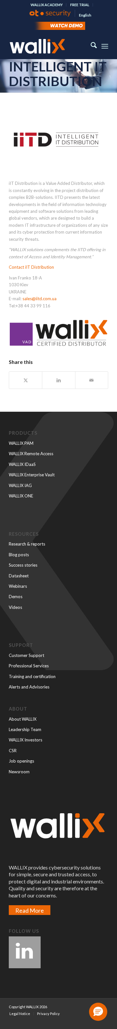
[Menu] (104, 46)
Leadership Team (25, 729)
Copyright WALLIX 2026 (28, 1007)
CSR (13, 750)
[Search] (90, 46)
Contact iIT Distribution (31, 267)
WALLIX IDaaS (22, 464)
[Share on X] (25, 380)
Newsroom (19, 771)
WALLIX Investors (25, 739)
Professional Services (29, 665)
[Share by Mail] (91, 380)
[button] (98, 1012)
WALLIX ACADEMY (47, 5)
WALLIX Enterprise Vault (32, 474)
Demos (15, 596)
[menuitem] (46, 4)
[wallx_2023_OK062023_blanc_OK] (48, 46)
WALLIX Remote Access (31, 453)
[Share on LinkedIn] (58, 380)
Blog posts (19, 554)
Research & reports (27, 544)
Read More (29, 910)
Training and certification (32, 676)
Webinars (18, 586)
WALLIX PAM (21, 443)
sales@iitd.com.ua (39, 298)
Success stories (23, 565)
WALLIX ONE (21, 495)
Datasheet (19, 575)
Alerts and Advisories (29, 686)
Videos (15, 607)
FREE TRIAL (79, 5)
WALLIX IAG (20, 485)
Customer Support (26, 655)
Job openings (21, 761)
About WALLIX (22, 719)
